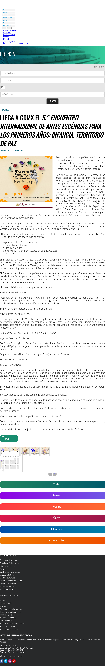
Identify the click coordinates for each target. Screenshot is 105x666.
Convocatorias (9, 35)
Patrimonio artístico (8, 584)
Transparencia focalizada (10, 612)
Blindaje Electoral (7, 603)
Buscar (52, 101)
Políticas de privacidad (9, 630)
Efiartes (3, 606)
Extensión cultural (7, 587)
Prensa (6, 37)
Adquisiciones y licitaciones (11, 609)
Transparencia (9, 41)
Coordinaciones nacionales (11, 581)
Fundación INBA (6, 590)
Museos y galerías (7, 566)
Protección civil (6, 621)
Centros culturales (7, 578)
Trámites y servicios (8, 615)
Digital (6, 39)
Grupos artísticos (7, 575)
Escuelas (3, 569)
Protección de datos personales (16, 43)
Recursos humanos (8, 627)
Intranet (3, 600)
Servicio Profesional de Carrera (12, 624)
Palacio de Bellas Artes (9, 563)
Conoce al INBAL (10, 30)
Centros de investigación (10, 572)
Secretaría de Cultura (8, 560)
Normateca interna (8, 618)
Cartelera (7, 33)
